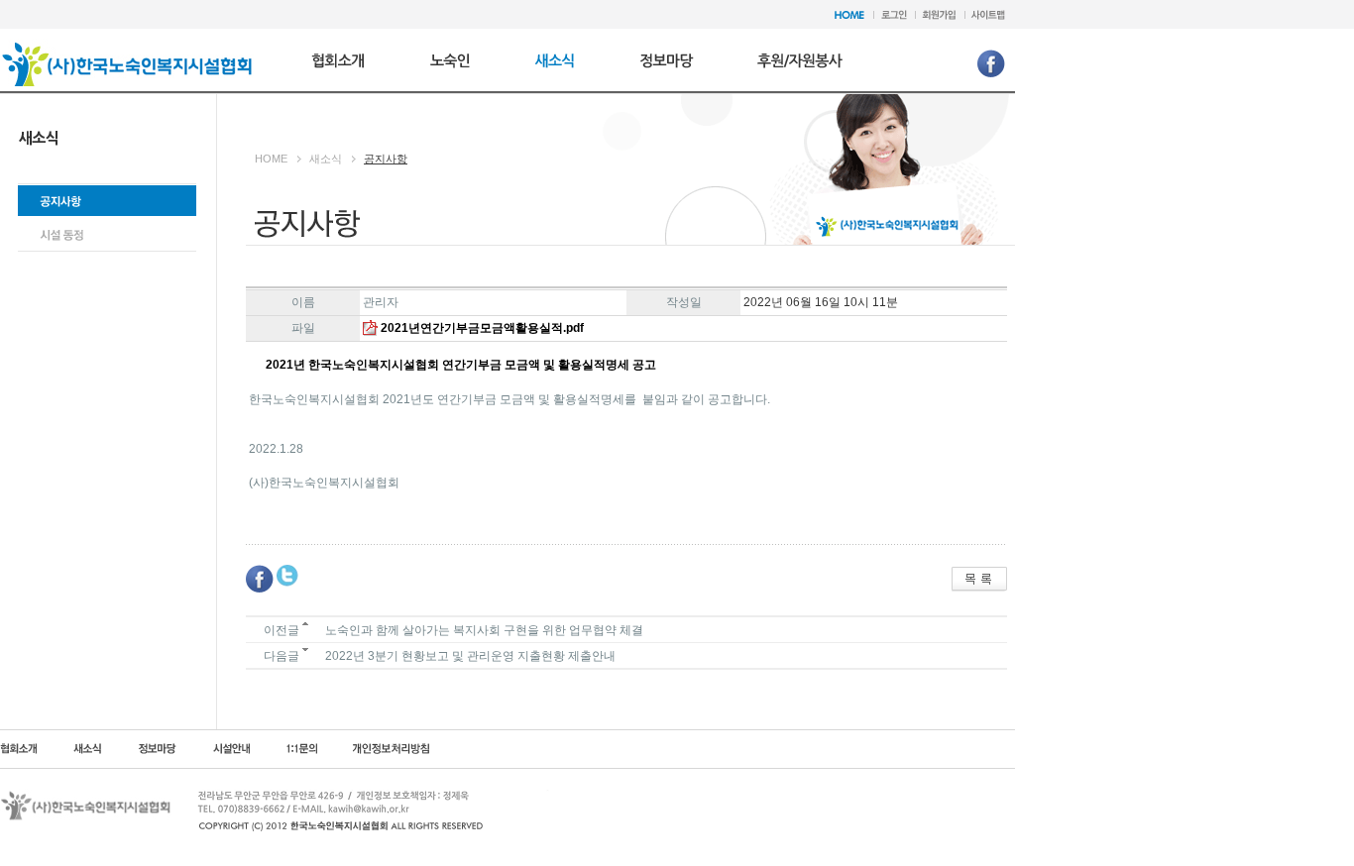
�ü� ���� (107, 235)
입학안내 (339, 58)
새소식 (555, 58)
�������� (107, 201)
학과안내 (667, 58)
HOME (271, 158)
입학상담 (450, 58)
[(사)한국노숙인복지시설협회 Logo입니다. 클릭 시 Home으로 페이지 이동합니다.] (127, 47)
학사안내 (800, 58)
